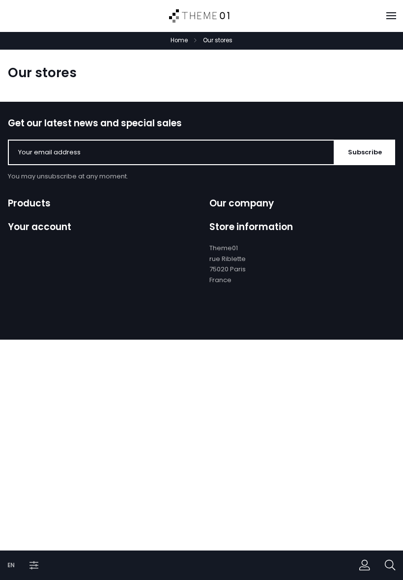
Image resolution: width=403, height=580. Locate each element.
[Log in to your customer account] (364, 565)
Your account (39, 226)
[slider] (74, 573)
